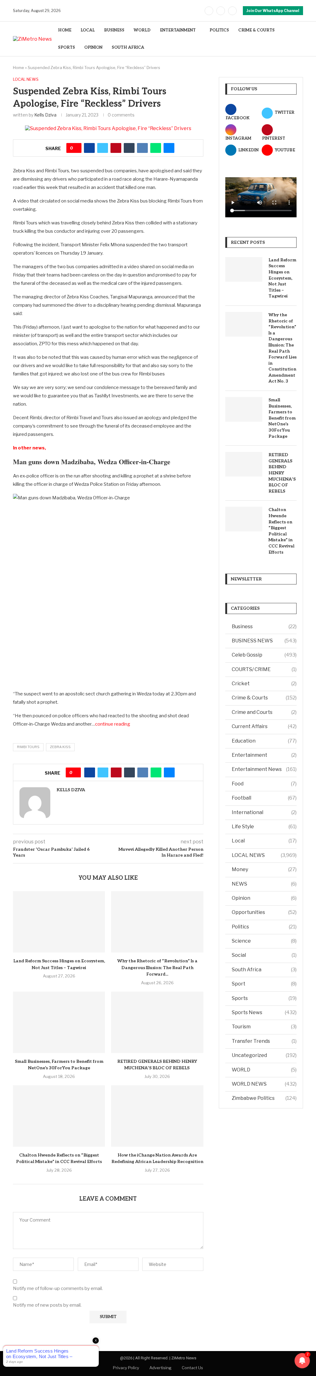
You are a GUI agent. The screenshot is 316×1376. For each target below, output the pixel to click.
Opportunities (264, 912)
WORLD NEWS (264, 1084)
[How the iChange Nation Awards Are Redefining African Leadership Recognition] (157, 1116)
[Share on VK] (142, 148)
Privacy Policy (126, 1367)
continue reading (112, 724)
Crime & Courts (264, 698)
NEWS (264, 884)
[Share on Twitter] (102, 148)
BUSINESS (114, 30)
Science (264, 941)
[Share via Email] (169, 148)
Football (264, 798)
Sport (264, 984)
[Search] (300, 39)
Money (264, 869)
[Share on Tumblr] (129, 148)
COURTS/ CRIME (264, 669)
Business (264, 626)
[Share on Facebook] (89, 148)
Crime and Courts (264, 712)
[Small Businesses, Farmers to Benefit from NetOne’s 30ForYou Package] (59, 1022)
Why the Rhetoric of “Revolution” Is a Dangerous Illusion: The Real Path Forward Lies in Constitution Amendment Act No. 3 (282, 348)
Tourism (264, 1027)
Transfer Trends (264, 1041)
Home (18, 67)
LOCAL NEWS (264, 855)
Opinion (264, 898)
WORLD (142, 30)
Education (264, 741)
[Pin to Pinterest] (115, 148)
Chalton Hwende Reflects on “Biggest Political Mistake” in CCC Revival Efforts (281, 531)
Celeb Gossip (264, 655)
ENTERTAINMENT (178, 30)
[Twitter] (220, 10)
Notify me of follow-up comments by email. (58, 1288)
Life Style (264, 826)
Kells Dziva (45, 114)
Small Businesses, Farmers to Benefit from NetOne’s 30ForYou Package (282, 418)
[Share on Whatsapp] (155, 148)
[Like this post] (76, 148)
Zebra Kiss (60, 747)
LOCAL (88, 30)
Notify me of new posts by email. (47, 1305)
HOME (64, 30)
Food (264, 784)
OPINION (93, 47)
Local (264, 841)
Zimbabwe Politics (264, 1098)
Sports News (264, 1012)
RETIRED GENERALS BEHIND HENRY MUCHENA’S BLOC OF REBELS (282, 473)
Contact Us (192, 1367)
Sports (264, 998)
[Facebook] (209, 10)
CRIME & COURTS (256, 30)
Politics (264, 927)
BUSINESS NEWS (264, 641)
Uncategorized (264, 1055)
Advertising (160, 1367)
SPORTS (66, 47)
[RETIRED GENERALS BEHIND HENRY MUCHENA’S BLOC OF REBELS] (157, 1022)
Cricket (264, 683)
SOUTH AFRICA (128, 47)
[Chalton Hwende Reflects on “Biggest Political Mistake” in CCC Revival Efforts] (59, 1116)
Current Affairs (264, 726)
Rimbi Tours (28, 747)
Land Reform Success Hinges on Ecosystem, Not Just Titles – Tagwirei (282, 278)
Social (264, 955)
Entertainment (264, 755)
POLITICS (219, 30)
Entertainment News (264, 769)
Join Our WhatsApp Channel (273, 10)
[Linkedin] (232, 10)
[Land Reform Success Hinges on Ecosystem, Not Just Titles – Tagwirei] (59, 921)
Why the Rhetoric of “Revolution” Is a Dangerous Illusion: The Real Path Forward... (157, 967)
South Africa (264, 970)
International (264, 812)
